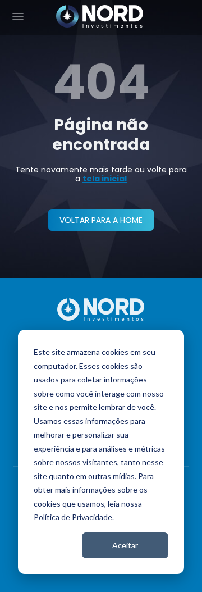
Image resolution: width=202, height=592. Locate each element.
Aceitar (125, 545)
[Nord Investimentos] (100, 17)
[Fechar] (188, 576)
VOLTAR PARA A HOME (101, 220)
